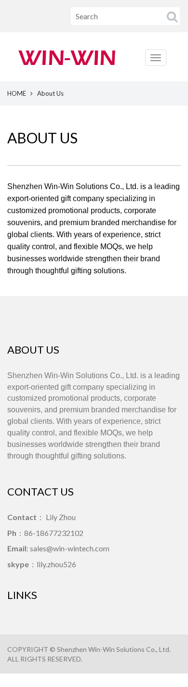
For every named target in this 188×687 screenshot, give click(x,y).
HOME (16, 93)
